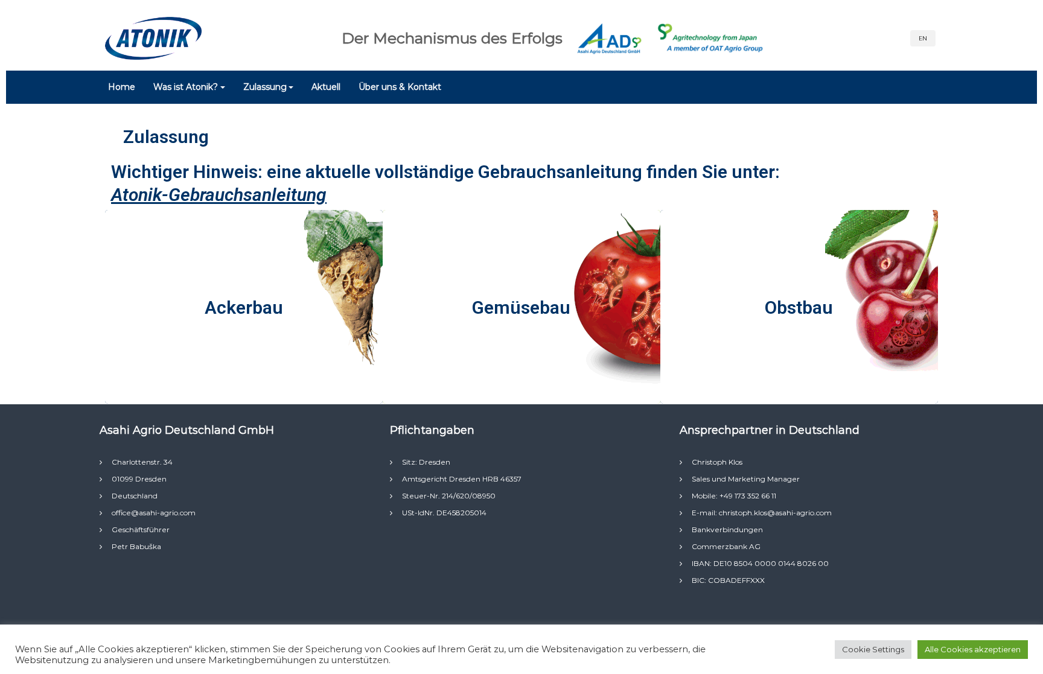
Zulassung (265, 86)
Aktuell (325, 86)
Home (121, 86)
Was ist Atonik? (185, 86)
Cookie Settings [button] (873, 649)
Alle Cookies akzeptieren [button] (973, 649)
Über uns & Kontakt (400, 86)
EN (923, 38)
